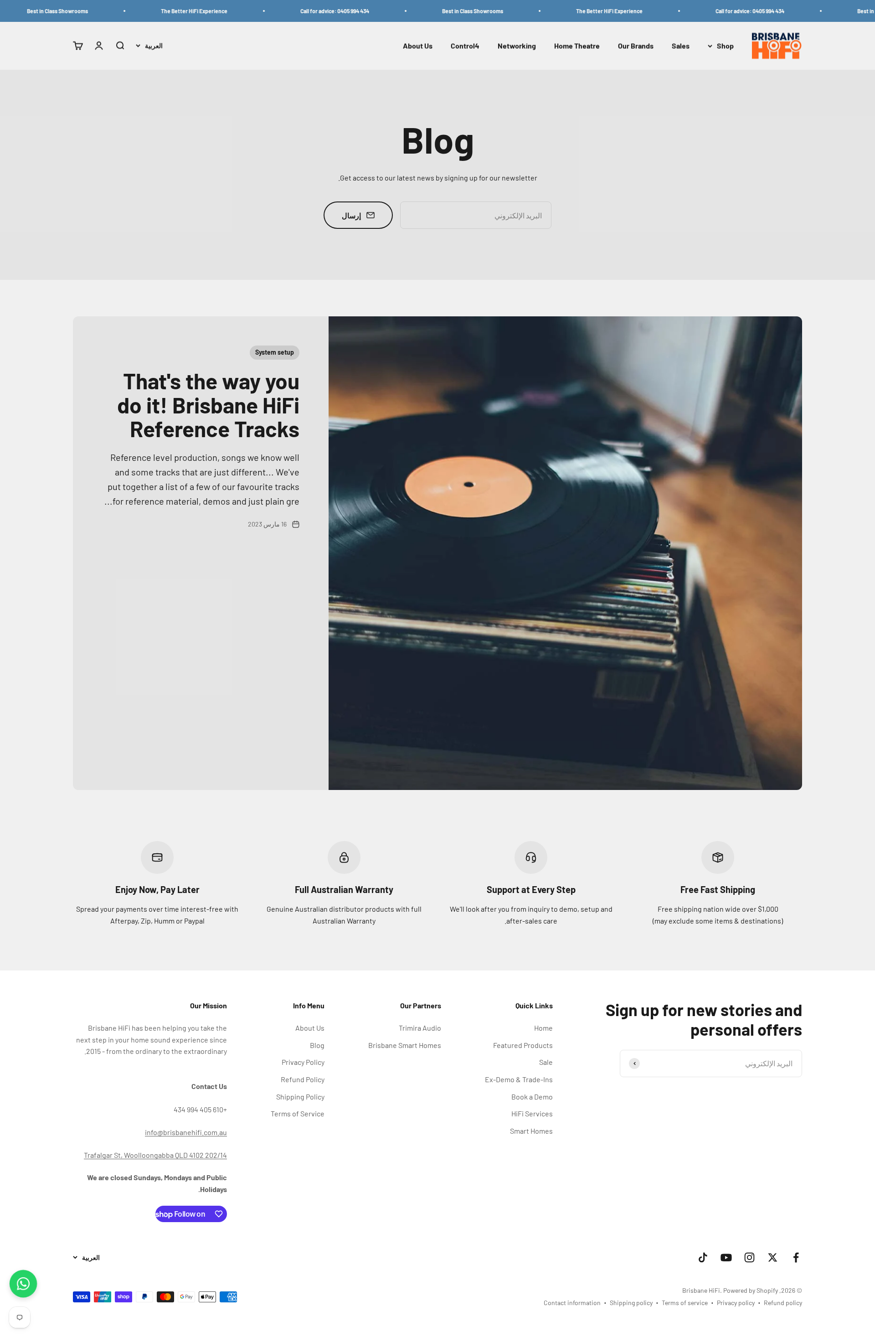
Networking (517, 45)
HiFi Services (532, 1113)
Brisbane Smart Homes (404, 1045)
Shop (725, 45)
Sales (681, 45)
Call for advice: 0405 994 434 (785, 11)
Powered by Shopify (750, 1290)
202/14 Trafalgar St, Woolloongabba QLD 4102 (155, 1155)
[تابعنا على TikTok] (703, 1257)
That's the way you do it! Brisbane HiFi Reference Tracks (208, 404)
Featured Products (523, 1045)
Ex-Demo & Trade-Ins (519, 1079)
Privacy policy (736, 1302)
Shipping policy (631, 1302)
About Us (417, 45)
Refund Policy (302, 1079)
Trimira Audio (420, 1027)
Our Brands (636, 45)
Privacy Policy (303, 1062)
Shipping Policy (300, 1096)
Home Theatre (577, 45)
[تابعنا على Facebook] (796, 1257)
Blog (317, 1045)
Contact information (572, 1302)
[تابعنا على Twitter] (773, 1257)
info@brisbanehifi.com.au (186, 1132)
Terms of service (685, 1302)
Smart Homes (531, 1130)
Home (543, 1027)
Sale (546, 1062)
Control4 (465, 45)
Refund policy (783, 1302)
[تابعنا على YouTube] (726, 1257)
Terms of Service (297, 1113)
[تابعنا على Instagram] (749, 1257)
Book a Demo (532, 1096)
